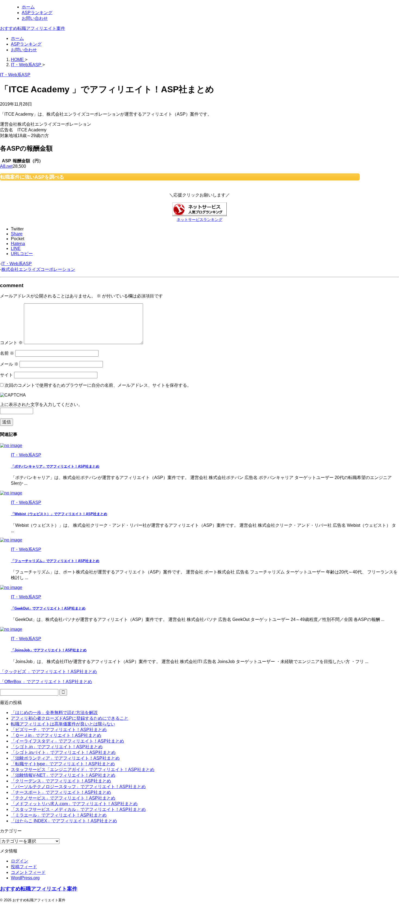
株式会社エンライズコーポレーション (38, 269)
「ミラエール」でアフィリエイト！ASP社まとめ (59, 815)
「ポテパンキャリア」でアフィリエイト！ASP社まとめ (55, 466)
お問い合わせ (24, 49)
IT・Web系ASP (16, 263)
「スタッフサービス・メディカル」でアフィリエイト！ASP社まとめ (78, 809)
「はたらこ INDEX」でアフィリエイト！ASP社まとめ (64, 821)
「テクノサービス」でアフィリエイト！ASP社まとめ (63, 798)
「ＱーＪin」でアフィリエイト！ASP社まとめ (56, 735)
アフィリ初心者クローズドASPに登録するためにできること (69, 718)
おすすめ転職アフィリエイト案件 (32, 28)
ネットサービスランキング (199, 219)
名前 (7, 353)
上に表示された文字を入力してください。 (41, 404)
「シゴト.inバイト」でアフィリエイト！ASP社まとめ (63, 752)
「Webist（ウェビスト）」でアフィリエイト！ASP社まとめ (59, 514)
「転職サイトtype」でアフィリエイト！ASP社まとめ (63, 764)
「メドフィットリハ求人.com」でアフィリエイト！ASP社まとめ (74, 803)
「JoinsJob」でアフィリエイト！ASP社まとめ (49, 650)
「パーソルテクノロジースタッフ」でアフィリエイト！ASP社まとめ (78, 786)
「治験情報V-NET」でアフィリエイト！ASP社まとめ (63, 775)
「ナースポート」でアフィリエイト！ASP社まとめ (61, 792)
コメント (11, 342)
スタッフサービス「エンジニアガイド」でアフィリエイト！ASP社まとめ (82, 769)
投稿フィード (24, 866)
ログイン (19, 861)
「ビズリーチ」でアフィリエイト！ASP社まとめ (59, 729)
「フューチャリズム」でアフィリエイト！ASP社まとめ (55, 561)
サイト (6, 375)
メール (9, 364)
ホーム (17, 38)
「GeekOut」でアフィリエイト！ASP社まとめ (48, 608)
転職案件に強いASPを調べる (32, 177)
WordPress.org (25, 878)
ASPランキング (26, 44)
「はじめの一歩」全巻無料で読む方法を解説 (54, 712)
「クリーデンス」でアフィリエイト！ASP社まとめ (61, 781)
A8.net (6, 166)
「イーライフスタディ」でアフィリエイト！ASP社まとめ (67, 741)
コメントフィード (28, 872)
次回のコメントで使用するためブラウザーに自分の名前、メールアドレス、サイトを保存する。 (98, 385)
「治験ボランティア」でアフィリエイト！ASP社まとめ (65, 758)
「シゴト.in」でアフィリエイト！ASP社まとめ (57, 746)
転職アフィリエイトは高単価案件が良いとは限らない (63, 724)
